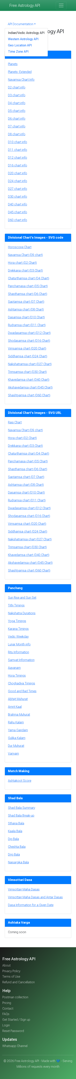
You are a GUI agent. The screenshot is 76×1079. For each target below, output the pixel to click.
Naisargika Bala (18, 862)
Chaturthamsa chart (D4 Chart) (28, 278)
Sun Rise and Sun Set (22, 597)
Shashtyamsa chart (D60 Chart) (29, 395)
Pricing (6, 1003)
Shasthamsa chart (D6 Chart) (27, 294)
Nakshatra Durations (21, 613)
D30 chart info (17, 196)
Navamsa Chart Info (21, 79)
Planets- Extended (20, 72)
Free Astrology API (24, 5)
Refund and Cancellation (18, 982)
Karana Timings (18, 629)
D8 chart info (16, 134)
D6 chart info (16, 118)
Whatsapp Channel (14, 1046)
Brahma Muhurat (19, 714)
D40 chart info (17, 204)
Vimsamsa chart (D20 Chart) (27, 348)
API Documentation (20, 24)
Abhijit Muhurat (18, 699)
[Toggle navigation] (61, 5)
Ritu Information (18, 652)
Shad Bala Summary (21, 808)
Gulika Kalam (16, 738)
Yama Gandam (18, 730)
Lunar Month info (19, 644)
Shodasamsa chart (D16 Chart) (29, 341)
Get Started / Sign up (16, 1019)
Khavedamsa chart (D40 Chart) (28, 380)
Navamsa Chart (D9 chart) (25, 255)
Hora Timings (17, 675)
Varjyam (13, 753)
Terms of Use (11, 976)
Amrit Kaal (15, 707)
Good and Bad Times (22, 691)
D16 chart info (17, 165)
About (6, 965)
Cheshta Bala (17, 847)
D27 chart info (17, 189)
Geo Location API (20, 45)
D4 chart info (16, 103)
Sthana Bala (16, 823)
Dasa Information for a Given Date (30, 905)
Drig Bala (14, 854)
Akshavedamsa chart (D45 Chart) (30, 387)
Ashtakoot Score (19, 780)
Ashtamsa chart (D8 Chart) (26, 309)
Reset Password (13, 1031)
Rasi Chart (15, 422)
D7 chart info (16, 126)
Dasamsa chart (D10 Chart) (26, 317)
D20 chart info (17, 173)
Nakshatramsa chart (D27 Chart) (30, 364)
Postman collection (15, 997)
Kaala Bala (15, 831)
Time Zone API (18, 51)
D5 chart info (16, 111)
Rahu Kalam (16, 722)
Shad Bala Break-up (21, 815)
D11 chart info (17, 150)
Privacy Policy (11, 971)
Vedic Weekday (18, 636)
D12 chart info (17, 157)
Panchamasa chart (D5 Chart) (28, 286)
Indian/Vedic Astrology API (26, 33)
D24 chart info (17, 181)
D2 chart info (16, 87)
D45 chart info (17, 212)
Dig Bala (13, 839)
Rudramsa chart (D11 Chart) (27, 325)
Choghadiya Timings (21, 683)
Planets (13, 64)
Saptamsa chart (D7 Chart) (26, 302)
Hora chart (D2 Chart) (22, 263)
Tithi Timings (16, 605)
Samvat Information (21, 660)
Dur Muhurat (16, 746)
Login (6, 1025)
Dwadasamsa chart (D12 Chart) (29, 333)
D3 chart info (16, 95)
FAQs (5, 1014)
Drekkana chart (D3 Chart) (25, 270)
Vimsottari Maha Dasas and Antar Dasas (35, 897)
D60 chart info (17, 220)
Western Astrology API (23, 39)
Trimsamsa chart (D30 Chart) (27, 372)
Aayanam (14, 668)
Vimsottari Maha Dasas (24, 889)
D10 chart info (17, 142)
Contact (7, 1008)
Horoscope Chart (19, 247)
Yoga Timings (17, 621)
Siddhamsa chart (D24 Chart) (27, 356)
